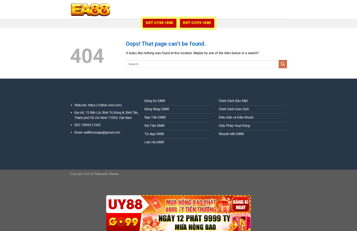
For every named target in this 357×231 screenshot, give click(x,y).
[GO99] (178, 222)
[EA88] (90, 9)
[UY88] (178, 204)
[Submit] (283, 64)
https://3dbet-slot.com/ (105, 105)
